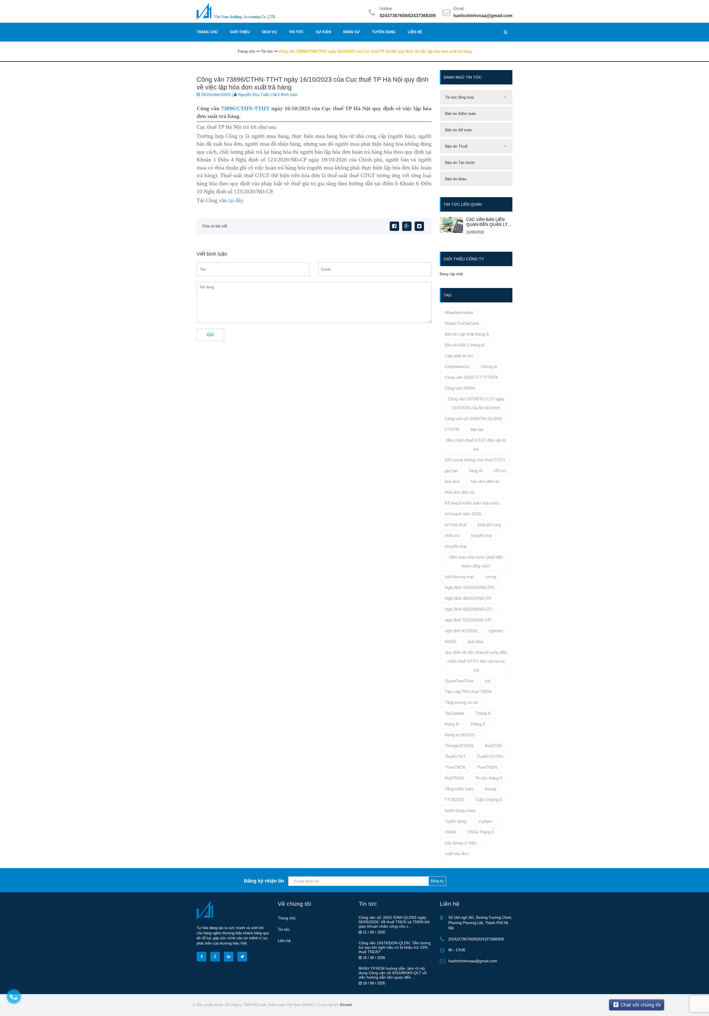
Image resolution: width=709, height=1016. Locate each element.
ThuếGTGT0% (490, 756)
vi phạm (485, 821)
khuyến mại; (456, 546)
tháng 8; (452, 724)
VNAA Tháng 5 (480, 832)
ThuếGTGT (455, 756)
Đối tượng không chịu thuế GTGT (475, 459)
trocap (490, 788)
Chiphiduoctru (457, 366)
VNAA (450, 832)
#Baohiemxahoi (459, 312)
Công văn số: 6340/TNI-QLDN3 (473, 418)
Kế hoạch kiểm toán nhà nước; (473, 503)
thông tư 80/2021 (460, 734)
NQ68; (451, 641)
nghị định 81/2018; (461, 630)
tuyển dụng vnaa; (460, 810)
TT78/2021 (454, 799)
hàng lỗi (476, 470)
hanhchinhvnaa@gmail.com (482, 15)
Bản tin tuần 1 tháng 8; (465, 345)
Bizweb (346, 1005)
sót (487, 680)
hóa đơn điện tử (485, 481)
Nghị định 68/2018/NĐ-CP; (469, 609)
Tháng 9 (477, 724)
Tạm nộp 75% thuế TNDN (468, 691)
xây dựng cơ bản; (461, 842)
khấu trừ (452, 535)
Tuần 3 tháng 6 (488, 799)
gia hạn (451, 470)
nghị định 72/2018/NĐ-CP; (468, 620)
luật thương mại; (459, 576)
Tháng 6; (483, 713)
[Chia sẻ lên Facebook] (394, 226)
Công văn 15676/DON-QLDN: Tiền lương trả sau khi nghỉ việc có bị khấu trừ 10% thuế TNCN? (395, 947)
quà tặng (475, 641)
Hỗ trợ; (500, 470)
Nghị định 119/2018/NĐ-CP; (470, 587)
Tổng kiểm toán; (459, 788)
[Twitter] (419, 226)
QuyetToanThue (459, 680)
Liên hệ (284, 940)
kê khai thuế (456, 524)
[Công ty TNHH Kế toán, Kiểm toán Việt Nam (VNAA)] (273, 11)
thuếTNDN (454, 778)
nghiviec (496, 630)
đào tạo (477, 429)
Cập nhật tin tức (459, 355)
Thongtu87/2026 (459, 745)
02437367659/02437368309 (408, 15)
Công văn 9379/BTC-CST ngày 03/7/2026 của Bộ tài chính (476, 403)
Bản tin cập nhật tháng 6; (467, 334)
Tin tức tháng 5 (488, 778)
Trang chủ (287, 918)
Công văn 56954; (460, 388)
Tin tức (284, 929)
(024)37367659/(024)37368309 (476, 939)
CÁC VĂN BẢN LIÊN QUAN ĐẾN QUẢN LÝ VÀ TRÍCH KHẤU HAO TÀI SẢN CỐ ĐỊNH (487, 222)
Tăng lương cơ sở (461, 702)
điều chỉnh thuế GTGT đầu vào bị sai (476, 444)
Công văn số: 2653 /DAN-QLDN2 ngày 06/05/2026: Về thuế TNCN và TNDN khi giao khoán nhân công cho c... (394, 921)
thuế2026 (493, 745)
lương (490, 576)
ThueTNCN (455, 767)
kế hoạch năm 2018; (463, 513)
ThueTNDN (487, 767)
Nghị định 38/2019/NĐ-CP (468, 598)
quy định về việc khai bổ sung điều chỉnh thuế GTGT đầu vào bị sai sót (476, 661)
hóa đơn (452, 481)
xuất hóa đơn (457, 853)
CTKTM (452, 429)
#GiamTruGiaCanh (462, 323)
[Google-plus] (407, 226)
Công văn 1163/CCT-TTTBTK (471, 377)
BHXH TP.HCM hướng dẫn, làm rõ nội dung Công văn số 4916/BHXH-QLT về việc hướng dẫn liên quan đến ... (393, 972)
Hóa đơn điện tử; (460, 492)
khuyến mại (481, 535)
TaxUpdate (454, 713)
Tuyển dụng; (456, 821)
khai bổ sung (489, 524)
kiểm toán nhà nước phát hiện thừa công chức (476, 561)
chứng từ (489, 366)
